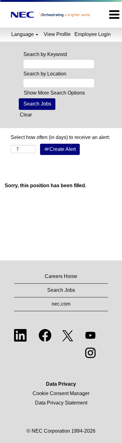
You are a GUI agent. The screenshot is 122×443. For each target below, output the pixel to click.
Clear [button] (26, 114)
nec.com (61, 303)
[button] (111, 15)
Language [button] (23, 34)
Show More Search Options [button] (54, 92)
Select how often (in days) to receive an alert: (60, 137)
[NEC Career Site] (50, 14)
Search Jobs (61, 290)
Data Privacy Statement (61, 402)
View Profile (57, 34)
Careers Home (61, 276)
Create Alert (62, 149)
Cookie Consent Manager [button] (61, 393)
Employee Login (92, 34)
